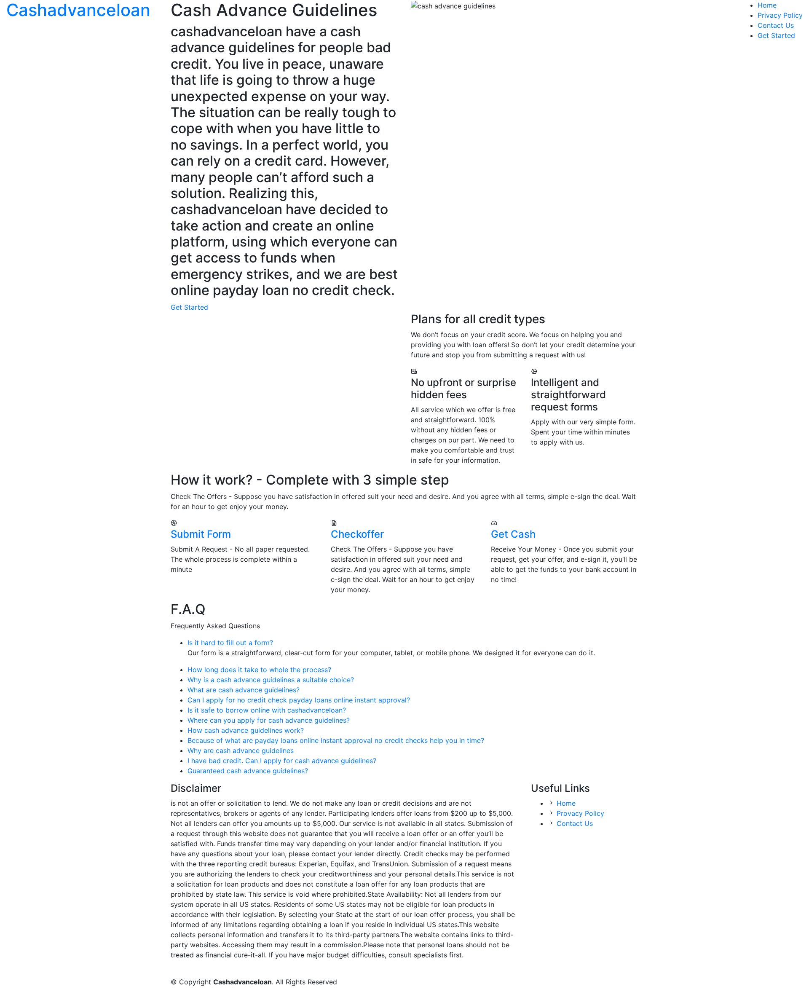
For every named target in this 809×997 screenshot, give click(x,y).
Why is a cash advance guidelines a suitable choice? (271, 679)
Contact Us (776, 25)
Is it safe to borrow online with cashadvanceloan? (267, 710)
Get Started (776, 35)
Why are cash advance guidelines (241, 750)
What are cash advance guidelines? (244, 690)
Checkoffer (357, 534)
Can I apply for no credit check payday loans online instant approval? (299, 700)
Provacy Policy (580, 813)
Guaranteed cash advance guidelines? (248, 771)
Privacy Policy (780, 15)
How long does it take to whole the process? (259, 669)
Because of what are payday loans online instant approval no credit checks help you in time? (336, 740)
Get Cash (513, 534)
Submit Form (201, 534)
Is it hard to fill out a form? (230, 642)
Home (767, 5)
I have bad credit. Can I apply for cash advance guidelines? (282, 760)
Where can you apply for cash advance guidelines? (269, 720)
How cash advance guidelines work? (246, 730)
